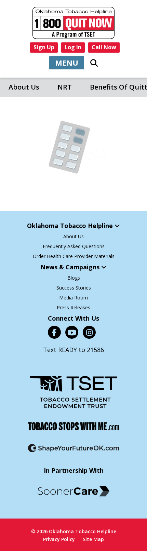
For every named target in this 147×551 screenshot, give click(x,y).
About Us (24, 87)
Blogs (73, 277)
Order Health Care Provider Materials (74, 256)
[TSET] (73, 392)
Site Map (93, 539)
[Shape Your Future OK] (73, 448)
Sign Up (44, 47)
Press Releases (73, 307)
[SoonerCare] (73, 491)
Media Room (73, 297)
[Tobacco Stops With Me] (73, 426)
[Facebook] (54, 332)
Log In (73, 47)
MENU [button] (66, 62)
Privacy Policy (59, 539)
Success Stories (73, 287)
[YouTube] (71, 332)
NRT (64, 87)
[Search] (94, 63)
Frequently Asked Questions (74, 246)
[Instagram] (89, 332)
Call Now (104, 47)
